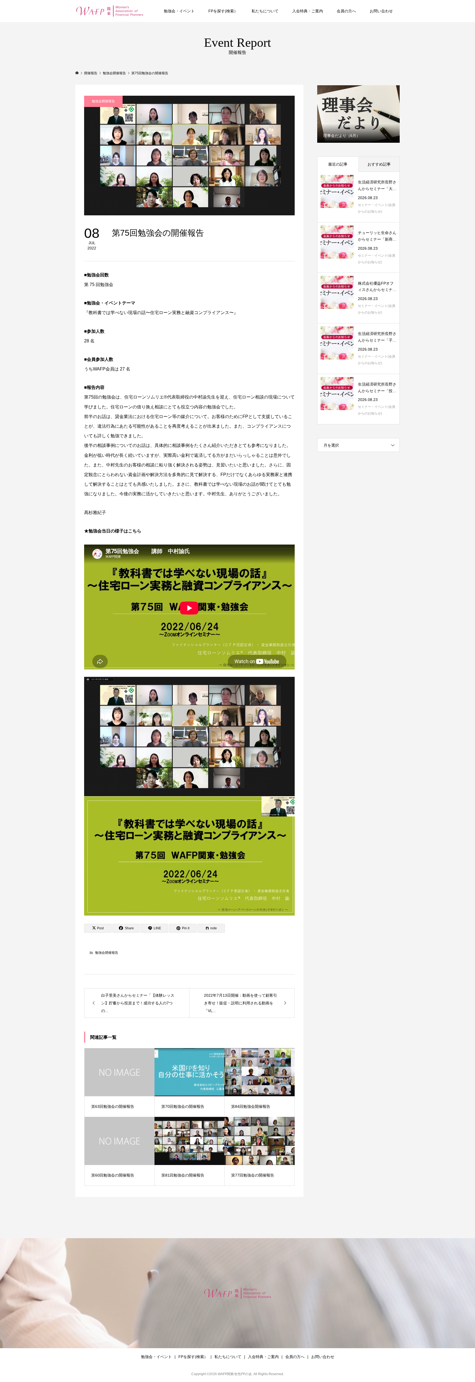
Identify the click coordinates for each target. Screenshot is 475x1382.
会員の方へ (346, 11)
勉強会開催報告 (103, 101)
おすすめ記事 (379, 164)
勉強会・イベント (179, 11)
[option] (358, 114)
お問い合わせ (381, 11)
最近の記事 (337, 164)
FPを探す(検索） (223, 11)
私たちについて (265, 11)
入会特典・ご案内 (307, 11)
